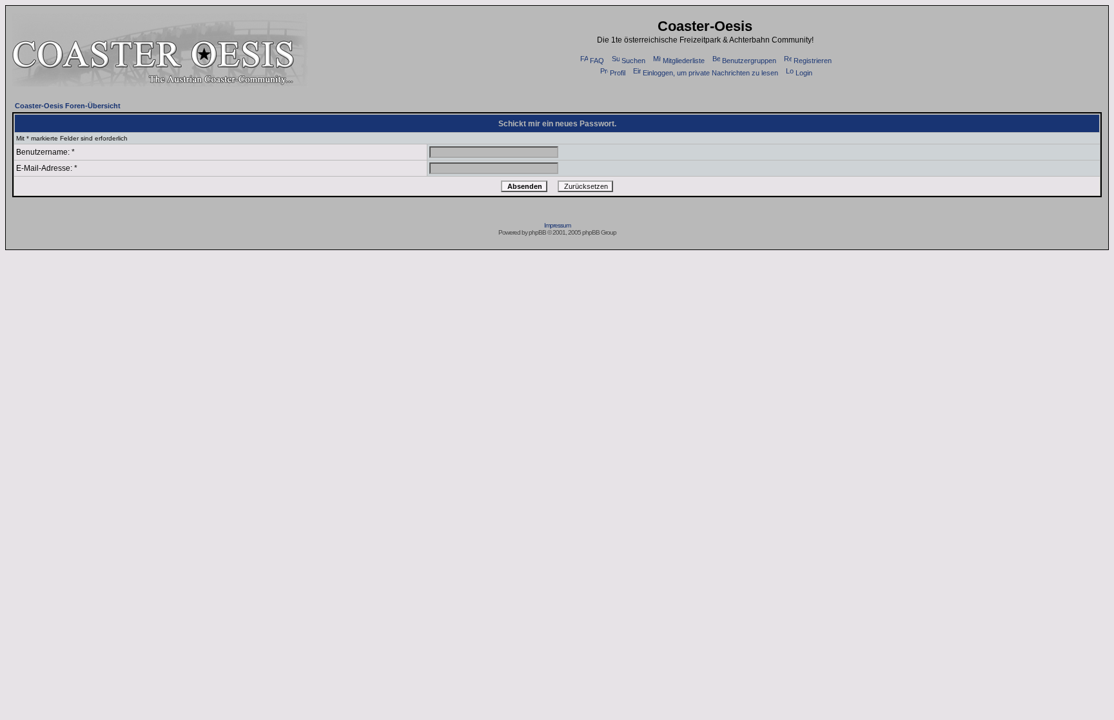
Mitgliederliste (684, 60)
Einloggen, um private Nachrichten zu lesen (710, 73)
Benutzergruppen (749, 60)
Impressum (557, 225)
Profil (617, 73)
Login (804, 73)
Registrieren (813, 60)
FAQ (597, 60)
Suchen (633, 60)
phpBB (537, 232)
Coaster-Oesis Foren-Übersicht (68, 106)
